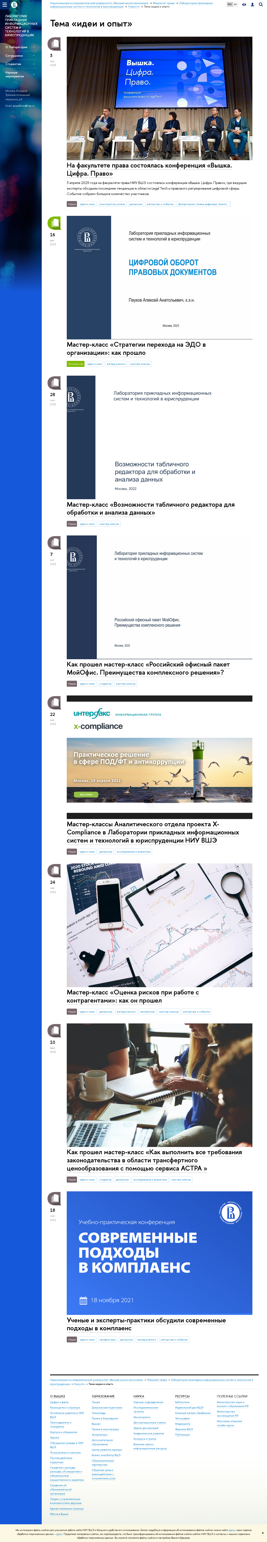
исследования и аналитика (133, 851)
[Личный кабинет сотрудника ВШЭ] (252, 4)
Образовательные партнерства (103, 1463)
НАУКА (139, 1396)
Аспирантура (99, 1434)
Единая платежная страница (66, 1508)
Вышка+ (96, 1424)
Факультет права (157, 1380)
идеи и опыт (87, 204)
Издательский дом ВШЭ (189, 1407)
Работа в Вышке (59, 1514)
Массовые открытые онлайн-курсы (229, 1423)
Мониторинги (142, 1417)
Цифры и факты (59, 1402)
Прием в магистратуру (105, 1429)
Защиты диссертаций (146, 1428)
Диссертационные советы (150, 1422)
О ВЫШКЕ (57, 1396)
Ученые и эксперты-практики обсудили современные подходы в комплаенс (146, 1324)
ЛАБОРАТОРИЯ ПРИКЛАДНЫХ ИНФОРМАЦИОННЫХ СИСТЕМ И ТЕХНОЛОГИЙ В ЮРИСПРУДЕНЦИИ (21, 25)
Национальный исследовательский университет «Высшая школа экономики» (96, 1380)
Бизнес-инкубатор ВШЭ (106, 1455)
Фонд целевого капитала (65, 1452)
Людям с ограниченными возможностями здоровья (66, 1501)
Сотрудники (14, 56)
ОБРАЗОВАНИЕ (103, 1396)
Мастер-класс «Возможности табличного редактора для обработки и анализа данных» (151, 508)
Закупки (54, 1437)
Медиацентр (182, 1424)
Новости (79, 1384)
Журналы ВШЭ (184, 1429)
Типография (182, 1418)
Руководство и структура (65, 1407)
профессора (107, 1339)
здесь (232, 1530)
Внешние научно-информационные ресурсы (150, 1446)
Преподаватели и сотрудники (60, 1424)
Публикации (182, 1434)
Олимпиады (99, 1413)
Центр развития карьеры (107, 1449)
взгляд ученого (116, 364)
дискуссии (136, 204)
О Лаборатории (16, 47)
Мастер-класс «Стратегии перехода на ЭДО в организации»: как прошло (136, 348)
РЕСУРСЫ (182, 1396)
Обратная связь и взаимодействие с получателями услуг (104, 1474)
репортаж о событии (160, 204)
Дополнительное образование (102, 1442)
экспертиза (147, 1011)
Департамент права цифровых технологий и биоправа (204, 204)
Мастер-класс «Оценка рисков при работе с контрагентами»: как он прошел (133, 996)
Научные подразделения (148, 1402)
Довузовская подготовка (107, 1407)
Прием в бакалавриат (105, 1418)
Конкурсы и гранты (145, 1439)
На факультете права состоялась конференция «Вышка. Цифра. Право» (149, 169)
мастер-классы (140, 364)
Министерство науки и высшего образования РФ (233, 1404)
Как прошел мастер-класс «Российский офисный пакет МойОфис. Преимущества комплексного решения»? (148, 668)
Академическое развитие (149, 1433)
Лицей (96, 1402)
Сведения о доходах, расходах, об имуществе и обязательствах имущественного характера (67, 1474)
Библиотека (182, 1402)
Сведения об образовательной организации (61, 1489)
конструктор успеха (112, 204)
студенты (105, 683)
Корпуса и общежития (63, 1432)
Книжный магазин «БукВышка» (193, 1413)
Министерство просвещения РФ (227, 1413)
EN (235, 4)
